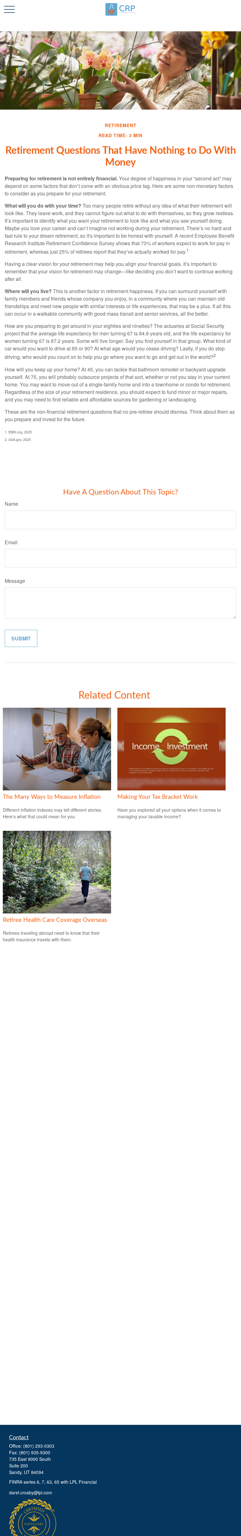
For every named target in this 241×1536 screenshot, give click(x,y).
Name (11, 503)
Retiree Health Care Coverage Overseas (55, 920)
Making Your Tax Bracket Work (157, 797)
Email (11, 542)
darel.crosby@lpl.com (30, 1492)
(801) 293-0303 (38, 1446)
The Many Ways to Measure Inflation (52, 797)
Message (15, 580)
